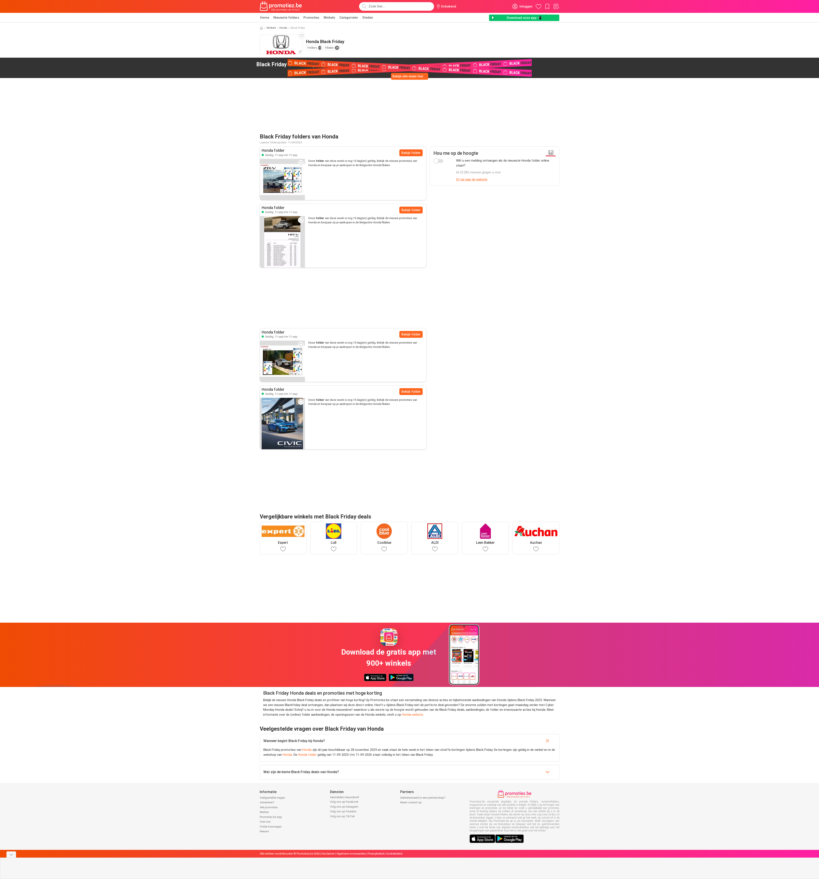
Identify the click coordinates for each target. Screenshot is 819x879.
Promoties (311, 18)
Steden (367, 18)
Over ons (265, 821)
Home (264, 18)
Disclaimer (328, 853)
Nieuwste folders (286, 18)
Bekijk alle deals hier (407, 76)
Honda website (412, 715)
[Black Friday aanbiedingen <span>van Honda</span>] (341, 64)
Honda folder (307, 755)
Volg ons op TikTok (342, 816)
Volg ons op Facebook (344, 801)
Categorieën (348, 18)
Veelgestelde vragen (272, 797)
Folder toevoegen (271, 826)
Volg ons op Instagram (344, 806)
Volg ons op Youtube (343, 811)
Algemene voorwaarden (351, 853)
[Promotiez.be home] (281, 6)
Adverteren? (267, 802)
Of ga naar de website (471, 179)
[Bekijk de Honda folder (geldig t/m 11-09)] (282, 179)
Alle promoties (269, 807)
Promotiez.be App (271, 817)
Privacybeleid (376, 853)
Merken (264, 812)
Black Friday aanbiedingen (296, 64)
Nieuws (264, 831)
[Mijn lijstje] (556, 6)
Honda (283, 27)
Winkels (329, 18)
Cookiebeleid (394, 853)
